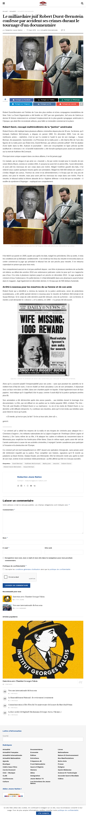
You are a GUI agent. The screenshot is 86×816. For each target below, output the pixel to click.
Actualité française (10, 752)
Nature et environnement (68, 755)
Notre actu (62, 761)
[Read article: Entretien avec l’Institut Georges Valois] (7, 599)
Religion (61, 767)
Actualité (13, 11)
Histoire (33, 770)
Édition (33, 755)
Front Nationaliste (37, 764)
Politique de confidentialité (15, 566)
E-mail (6, 548)
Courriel (5, 736)
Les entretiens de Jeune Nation (40, 782)
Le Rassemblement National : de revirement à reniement (30, 698)
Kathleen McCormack (32, 463)
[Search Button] (82, 3)
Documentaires (36, 749)
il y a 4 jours (19, 599)
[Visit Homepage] (43, 3)
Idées (32, 773)
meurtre (56, 463)
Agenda (6, 761)
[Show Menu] (4, 3)
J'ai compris (43, 813)
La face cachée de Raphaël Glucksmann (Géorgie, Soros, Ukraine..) (34, 712)
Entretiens (34, 758)
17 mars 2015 (31, 30)
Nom (5, 538)
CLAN (5, 776)
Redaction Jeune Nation (14, 30)
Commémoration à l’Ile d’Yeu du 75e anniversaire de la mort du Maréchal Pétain (40, 705)
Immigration (35, 776)
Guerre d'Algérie (36, 767)
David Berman (17, 463)
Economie (34, 752)
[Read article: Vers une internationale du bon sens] (7, 607)
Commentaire (9, 510)
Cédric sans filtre (10, 767)
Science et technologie (67, 773)
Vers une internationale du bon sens (27, 605)
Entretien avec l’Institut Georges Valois (29, 597)
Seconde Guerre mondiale (68, 776)
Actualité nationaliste (11, 758)
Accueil (5, 11)
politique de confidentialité (60, 569)
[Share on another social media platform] (81, 104)
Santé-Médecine (64, 770)
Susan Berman (29, 467)
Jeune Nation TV (37, 779)
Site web (48, 548)
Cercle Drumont (9, 770)
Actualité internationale (26, 11)
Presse (60, 764)
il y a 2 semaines (20, 608)
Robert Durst (66, 463)
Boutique (6, 764)
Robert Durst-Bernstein (12, 467)
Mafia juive (47, 463)
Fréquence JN (35, 761)
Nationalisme (63, 752)
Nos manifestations (66, 758)
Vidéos (60, 779)
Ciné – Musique (9, 773)
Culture (6, 781)
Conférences (8, 779)
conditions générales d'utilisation (27, 569)
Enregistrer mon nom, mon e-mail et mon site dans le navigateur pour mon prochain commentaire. (38, 559)
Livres (60, 749)
